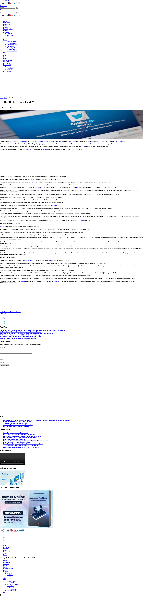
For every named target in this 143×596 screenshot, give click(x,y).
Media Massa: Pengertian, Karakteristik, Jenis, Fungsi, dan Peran (23, 444)
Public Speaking (8, 29)
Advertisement (7, 60)
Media (5, 26)
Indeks (5, 52)
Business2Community (29, 260)
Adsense (9, 33)
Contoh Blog (10, 46)
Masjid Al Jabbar (12, 49)
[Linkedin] (4, 539)
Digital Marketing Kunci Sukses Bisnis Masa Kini (18, 422)
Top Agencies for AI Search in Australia (15, 423)
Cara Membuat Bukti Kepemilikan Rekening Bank (18, 426)
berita (13, 141)
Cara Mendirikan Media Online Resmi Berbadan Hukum (19, 437)
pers (73, 141)
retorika (60, 211)
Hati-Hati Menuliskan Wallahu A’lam (14, 439)
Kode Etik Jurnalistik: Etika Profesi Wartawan (16, 442)
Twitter (18, 312)
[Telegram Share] (4, 322)
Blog (1, 202)
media (101, 141)
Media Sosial (4, 312)
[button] (17, 8)
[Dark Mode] (0, 9)
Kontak (5, 58)
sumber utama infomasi (41, 141)
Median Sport (11, 48)
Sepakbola (10, 68)
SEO (4, 38)
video (37, 211)
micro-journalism (120, 141)
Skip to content (4, 1)
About (2, 6)
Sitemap (5, 553)
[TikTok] (4, 542)
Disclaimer (6, 552)
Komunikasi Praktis (12, 44)
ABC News (3, 226)
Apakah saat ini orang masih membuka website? (18, 425)
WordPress (10, 35)
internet (50, 260)
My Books (6, 62)
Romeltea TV (7, 65)
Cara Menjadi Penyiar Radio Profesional (15, 433)
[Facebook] (4, 534)
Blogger (9, 37)
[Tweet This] (4, 319)
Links (5, 40)
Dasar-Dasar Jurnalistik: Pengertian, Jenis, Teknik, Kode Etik (21, 447)
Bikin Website (7, 71)
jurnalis (23, 281)
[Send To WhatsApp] (4, 324)
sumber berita (12, 312)
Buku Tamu (6, 63)
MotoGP (9, 69)
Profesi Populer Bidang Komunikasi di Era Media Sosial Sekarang (20, 335)
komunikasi (54, 205)
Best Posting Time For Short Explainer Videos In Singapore (18, 338)
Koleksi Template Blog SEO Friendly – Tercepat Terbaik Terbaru (22, 436)
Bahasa (5, 30)
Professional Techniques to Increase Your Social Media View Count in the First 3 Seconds (27, 333)
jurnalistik (30, 149)
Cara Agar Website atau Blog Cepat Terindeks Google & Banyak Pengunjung (26, 441)
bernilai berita (69, 235)
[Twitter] (4, 536)
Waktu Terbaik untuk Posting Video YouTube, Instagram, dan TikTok (20, 336)
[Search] (0, 11)
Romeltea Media (11, 41)
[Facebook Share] (4, 316)
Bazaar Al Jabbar (12, 51)
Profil (5, 6)
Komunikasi (6, 22)
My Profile (6, 547)
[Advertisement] (71, 85)
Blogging (6, 32)
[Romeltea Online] (10, 4)
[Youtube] (4, 541)
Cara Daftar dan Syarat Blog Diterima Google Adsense (19, 434)
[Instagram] (4, 538)
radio (59, 141)
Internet (82, 220)
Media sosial (23, 141)
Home (5, 21)
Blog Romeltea (11, 43)
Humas (5, 27)
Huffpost (30, 182)
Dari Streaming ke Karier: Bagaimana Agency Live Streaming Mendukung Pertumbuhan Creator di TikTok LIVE (33, 330)
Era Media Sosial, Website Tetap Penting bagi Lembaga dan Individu (20, 332)
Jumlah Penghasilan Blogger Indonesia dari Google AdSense (21, 445)
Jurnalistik (6, 24)
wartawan (45, 149)
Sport (5, 66)
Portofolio (6, 548)
